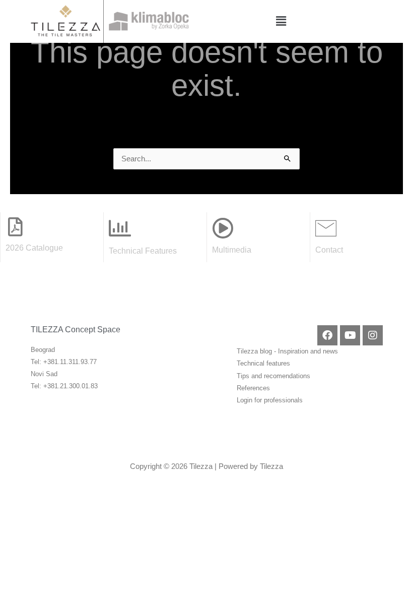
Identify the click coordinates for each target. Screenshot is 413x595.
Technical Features (143, 250)
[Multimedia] (222, 228)
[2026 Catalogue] (15, 226)
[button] (281, 21)
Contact (329, 249)
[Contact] (325, 228)
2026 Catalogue (34, 247)
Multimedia (231, 249)
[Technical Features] (120, 228)
